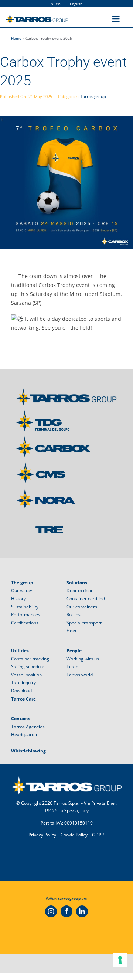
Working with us (82, 659)
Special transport (84, 623)
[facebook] (66, 911)
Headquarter (24, 734)
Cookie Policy (74, 835)
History (18, 598)
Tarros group (93, 96)
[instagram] (51, 911)
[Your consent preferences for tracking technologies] (120, 960)
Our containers (81, 607)
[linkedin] (82, 911)
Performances (25, 614)
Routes (73, 614)
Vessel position (26, 675)
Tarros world (79, 675)
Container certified (85, 598)
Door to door (79, 590)
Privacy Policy (42, 835)
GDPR (98, 835)
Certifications (24, 623)
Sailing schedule (27, 666)
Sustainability (24, 607)
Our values (22, 590)
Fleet (71, 630)
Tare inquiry (23, 682)
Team (72, 666)
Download (21, 691)
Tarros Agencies (28, 727)
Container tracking (30, 659)
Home (16, 38)
